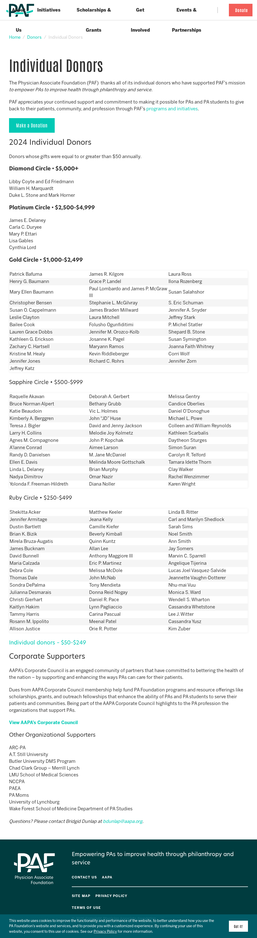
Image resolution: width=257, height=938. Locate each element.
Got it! (238, 926)
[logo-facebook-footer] (232, 895)
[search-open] (222, 10)
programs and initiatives (172, 109)
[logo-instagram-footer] (243, 895)
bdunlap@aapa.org (122, 821)
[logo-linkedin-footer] (246, 895)
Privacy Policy (105, 931)
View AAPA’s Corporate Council (43, 722)
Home (15, 37)
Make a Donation (32, 125)
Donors (34, 37)
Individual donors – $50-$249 (47, 643)
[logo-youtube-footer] (236, 895)
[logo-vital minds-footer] (239, 895)
